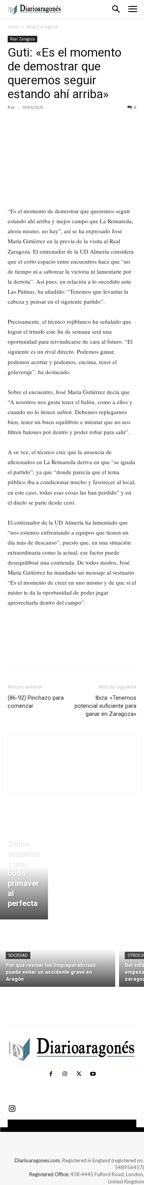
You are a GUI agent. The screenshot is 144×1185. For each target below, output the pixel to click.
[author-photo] (72, 780)
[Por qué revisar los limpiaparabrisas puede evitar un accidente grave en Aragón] (57, 955)
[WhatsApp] (68, 124)
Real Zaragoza (42, 26)
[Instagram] (65, 1074)
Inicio (13, 26)
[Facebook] (15, 124)
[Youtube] (93, 1074)
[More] (86, 124)
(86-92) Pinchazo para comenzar (36, 701)
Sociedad (18, 955)
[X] (33, 124)
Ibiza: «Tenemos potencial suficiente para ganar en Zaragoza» (105, 705)
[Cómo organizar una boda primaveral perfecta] (24, 875)
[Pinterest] (50, 124)
